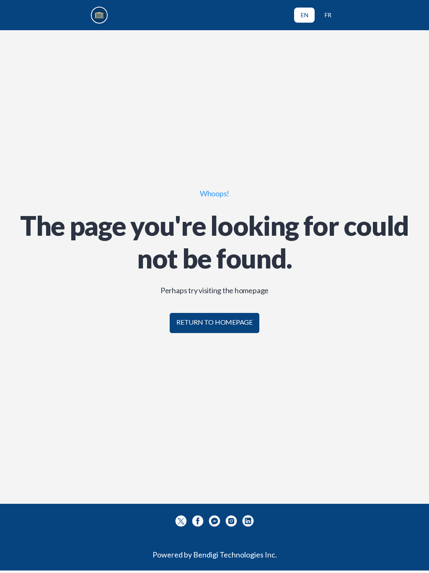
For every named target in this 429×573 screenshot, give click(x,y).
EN (304, 14)
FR (328, 14)
